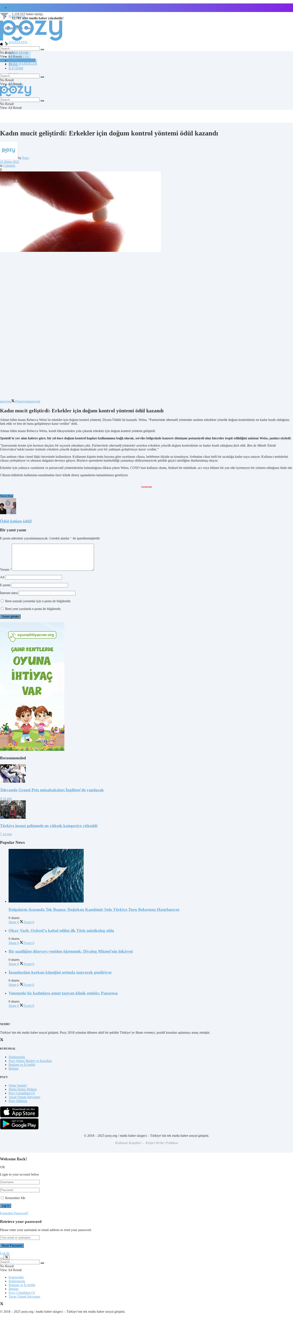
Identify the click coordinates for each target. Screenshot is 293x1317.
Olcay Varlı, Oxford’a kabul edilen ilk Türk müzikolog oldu (61, 930)
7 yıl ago (6, 834)
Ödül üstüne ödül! (16, 521)
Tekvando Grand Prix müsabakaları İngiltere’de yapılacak (52, 790)
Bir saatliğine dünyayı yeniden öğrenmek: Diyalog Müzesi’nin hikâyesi (71, 951)
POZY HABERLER (23, 63)
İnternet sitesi (9, 593)
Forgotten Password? (14, 1213)
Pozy (25, 158)
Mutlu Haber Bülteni (23, 1089)
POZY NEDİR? (20, 57)
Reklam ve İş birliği (22, 1064)
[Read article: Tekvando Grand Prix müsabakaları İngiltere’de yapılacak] (146, 774)
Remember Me (15, 1198)
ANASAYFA (18, 42)
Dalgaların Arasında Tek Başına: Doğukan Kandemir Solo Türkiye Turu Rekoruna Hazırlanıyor (94, 909)
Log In (4, 1253)
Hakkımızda (17, 1057)
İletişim (13, 7)
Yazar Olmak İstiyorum (24, 1097)
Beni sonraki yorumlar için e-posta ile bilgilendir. (38, 601)
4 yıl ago (6, 798)
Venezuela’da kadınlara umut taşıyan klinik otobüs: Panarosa (63, 993)
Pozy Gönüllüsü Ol (22, 1093)
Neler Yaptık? (18, 1085)
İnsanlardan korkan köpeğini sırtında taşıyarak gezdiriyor (60, 972)
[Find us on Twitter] (1, 1304)
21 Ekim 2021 (9, 162)
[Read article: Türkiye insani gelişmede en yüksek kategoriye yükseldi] (146, 810)
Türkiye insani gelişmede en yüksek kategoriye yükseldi (48, 825)
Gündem (9, 165)
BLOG (13, 64)
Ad (2, 577)
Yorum (6, 569)
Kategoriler (16, 1277)
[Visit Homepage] (31, 40)
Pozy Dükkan (18, 1101)
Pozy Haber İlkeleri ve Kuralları (30, 1061)
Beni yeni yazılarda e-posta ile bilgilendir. (33, 609)
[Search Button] (42, 49)
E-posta (5, 585)
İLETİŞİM (16, 68)
